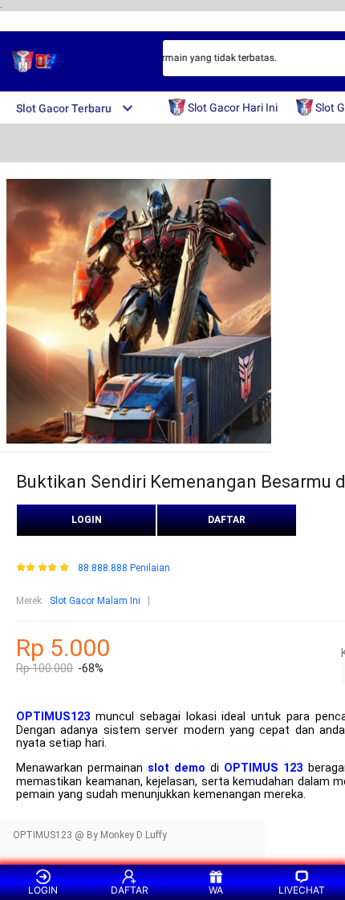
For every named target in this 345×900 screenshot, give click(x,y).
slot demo (176, 768)
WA (216, 890)
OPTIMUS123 (53, 717)
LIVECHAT (301, 890)
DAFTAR (227, 519)
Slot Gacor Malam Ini (95, 600)
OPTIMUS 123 (263, 768)
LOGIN (86, 519)
